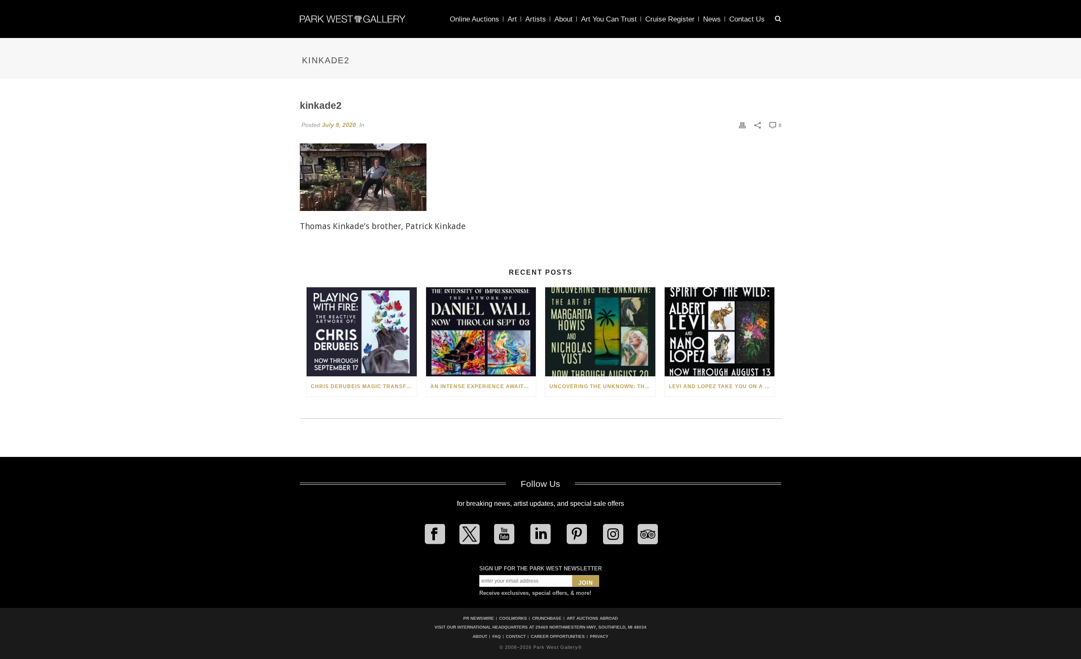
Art (512, 19)
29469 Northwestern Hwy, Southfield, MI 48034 (590, 627)
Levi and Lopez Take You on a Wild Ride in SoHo (722, 386)
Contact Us (747, 19)
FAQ (496, 637)
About (563, 19)
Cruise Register (670, 19)
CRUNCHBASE (547, 618)
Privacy (599, 637)
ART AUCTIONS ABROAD (592, 618)
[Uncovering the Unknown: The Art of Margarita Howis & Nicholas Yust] (600, 331)
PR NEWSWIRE (478, 618)
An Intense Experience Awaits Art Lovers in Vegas (483, 386)
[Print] (742, 125)
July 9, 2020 (339, 125)
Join (586, 583)
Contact (516, 637)
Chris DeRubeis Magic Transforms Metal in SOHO (364, 386)
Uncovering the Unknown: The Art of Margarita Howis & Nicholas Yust (602, 386)
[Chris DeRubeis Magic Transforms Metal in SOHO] (362, 331)
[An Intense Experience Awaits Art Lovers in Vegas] (481, 331)
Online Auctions (474, 19)
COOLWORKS (513, 618)
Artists (535, 19)
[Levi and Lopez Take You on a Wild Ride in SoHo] (720, 331)
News (712, 19)
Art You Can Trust (609, 19)
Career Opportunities (558, 637)
